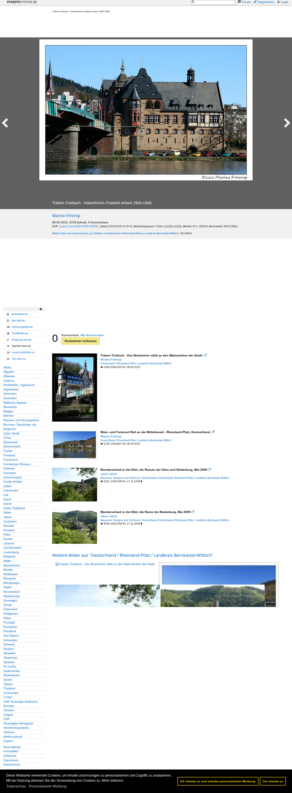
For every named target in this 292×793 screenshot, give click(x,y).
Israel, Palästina (14, 508)
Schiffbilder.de (20, 333)
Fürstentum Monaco (17, 464)
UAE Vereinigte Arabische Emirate (20, 704)
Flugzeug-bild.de (21, 339)
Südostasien (11, 675)
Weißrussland (12, 736)
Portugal (9, 622)
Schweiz (9, 644)
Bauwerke (10, 407)
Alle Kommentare (92, 335)
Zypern (8, 741)
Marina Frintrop (66, 215)
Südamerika (11, 671)
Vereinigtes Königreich (18, 723)
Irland (7, 499)
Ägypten (9, 371)
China (7, 437)
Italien (7, 512)
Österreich (10, 609)
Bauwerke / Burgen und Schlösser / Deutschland (128, 477)
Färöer (8, 451)
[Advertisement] (130, 26)
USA (6, 719)
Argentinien (11, 389)
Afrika (7, 367)
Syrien (7, 679)
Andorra (8, 380)
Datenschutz (11, 764)
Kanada (8, 525)
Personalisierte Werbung (47, 786)
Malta (7, 561)
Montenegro (11, 583)
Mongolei (9, 578)
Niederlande (11, 596)
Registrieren (266, 2)
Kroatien (9, 530)
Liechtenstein (12, 547)
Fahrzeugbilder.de (22, 326)
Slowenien (10, 657)
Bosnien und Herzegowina (21, 420)
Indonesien (10, 490)
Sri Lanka (9, 666)
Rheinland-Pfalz (132, 233)
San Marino (11, 635)
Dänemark (10, 442)
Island (7, 503)
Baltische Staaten (15, 402)
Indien (7, 486)
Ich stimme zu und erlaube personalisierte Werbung (217, 781)
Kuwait (7, 539)
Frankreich (10, 459)
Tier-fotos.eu (19, 358)
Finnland (9, 455)
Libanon (8, 543)
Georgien (9, 473)
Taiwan (8, 684)
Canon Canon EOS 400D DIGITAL (79, 226)
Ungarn (8, 714)
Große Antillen (13, 481)
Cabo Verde (11, 433)
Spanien (9, 662)
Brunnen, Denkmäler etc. (20, 424)
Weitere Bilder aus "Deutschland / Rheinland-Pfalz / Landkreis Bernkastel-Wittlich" (132, 555)
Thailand (9, 688)
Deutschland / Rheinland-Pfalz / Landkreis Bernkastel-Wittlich (136, 363)
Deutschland (112, 233)
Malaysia (9, 556)
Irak (6, 495)
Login (285, 2)
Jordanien (10, 521)
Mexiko (8, 569)
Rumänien (10, 627)
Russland (9, 631)
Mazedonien (11, 565)
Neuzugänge (12, 747)
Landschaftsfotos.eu (23, 352)
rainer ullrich (108, 474)
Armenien (9, 393)
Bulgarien (9, 429)
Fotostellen (10, 751)
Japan (7, 517)
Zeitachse (10, 755)
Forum (246, 2)
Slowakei (9, 653)
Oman (7, 605)
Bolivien (8, 415)
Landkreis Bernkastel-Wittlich (161, 233)
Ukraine (8, 710)
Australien (10, 398)
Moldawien (10, 574)
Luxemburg (11, 552)
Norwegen (10, 600)
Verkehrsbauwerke (16, 727)
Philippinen (10, 613)
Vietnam (9, 732)
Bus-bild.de (18, 320)
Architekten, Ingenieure (19, 385)
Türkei (7, 697)
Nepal (7, 587)
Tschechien (11, 693)
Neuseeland (11, 591)
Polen (7, 618)
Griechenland (12, 477)
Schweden (10, 640)
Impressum (11, 760)
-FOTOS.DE (22, 2)
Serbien (8, 649)
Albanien (9, 376)
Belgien (8, 411)
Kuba (6, 534)
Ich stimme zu (273, 781)
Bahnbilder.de (20, 314)
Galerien (9, 468)
